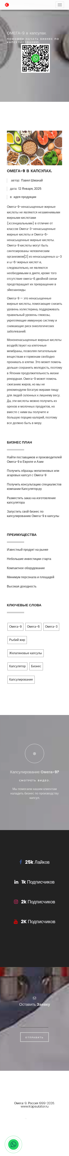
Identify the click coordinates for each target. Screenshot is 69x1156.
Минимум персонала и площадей (30, 577)
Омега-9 (15, 626)
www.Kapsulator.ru (34, 1106)
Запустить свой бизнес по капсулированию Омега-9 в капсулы (33, 513)
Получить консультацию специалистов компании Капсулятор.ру (34, 486)
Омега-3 (51, 626)
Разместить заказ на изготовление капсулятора (31, 500)
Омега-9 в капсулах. (29, 171)
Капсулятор (17, 666)
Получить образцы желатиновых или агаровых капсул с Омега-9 (33, 473)
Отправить (34, 1037)
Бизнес (36, 666)
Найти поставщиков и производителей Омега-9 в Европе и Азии (34, 459)
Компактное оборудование (26, 568)
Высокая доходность (21, 586)
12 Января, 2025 (29, 188)
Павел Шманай (32, 180)
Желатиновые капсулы (25, 653)
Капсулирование (21, 679)
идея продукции (25, 197)
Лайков (37, 862)
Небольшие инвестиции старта (29, 559)
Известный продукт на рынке (27, 549)
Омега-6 (33, 626)
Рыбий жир (17, 640)
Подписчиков (38, 882)
